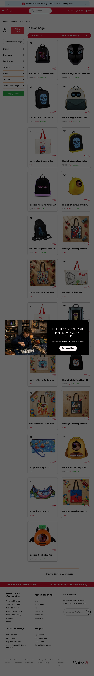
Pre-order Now (68, 348)
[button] (89, 320)
